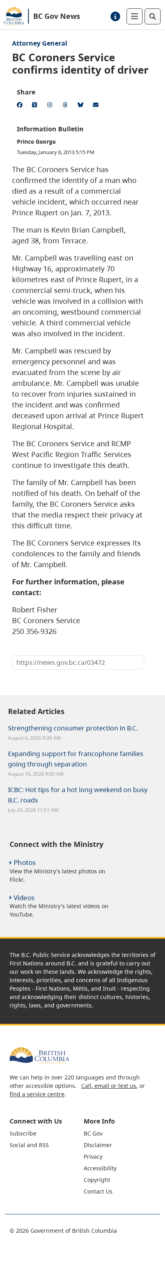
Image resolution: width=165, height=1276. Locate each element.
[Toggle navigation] (135, 16)
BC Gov (93, 1133)
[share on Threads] (66, 106)
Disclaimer (98, 1145)
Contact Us (98, 1191)
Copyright (97, 1180)
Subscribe (23, 1133)
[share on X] (36, 106)
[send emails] (97, 106)
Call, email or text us (108, 1085)
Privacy (93, 1156)
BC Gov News (56, 16)
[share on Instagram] (51, 106)
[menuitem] (46, 1133)
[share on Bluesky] (82, 106)
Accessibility (100, 1168)
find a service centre (37, 1094)
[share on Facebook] (21, 106)
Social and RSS (29, 1145)
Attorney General (39, 43)
